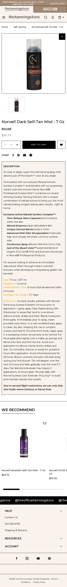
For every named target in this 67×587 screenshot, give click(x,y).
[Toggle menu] (3, 17)
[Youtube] (38, 558)
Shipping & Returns (16, 530)
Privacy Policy (39, 582)
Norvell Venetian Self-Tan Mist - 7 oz (23, 470)
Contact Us (11, 517)
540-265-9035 (12, 523)
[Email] (24, 155)
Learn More (57, 3)
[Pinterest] (18, 155)
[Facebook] (13, 155)
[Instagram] (27, 558)
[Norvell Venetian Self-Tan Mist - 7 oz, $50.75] (24, 443)
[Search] (45, 17)
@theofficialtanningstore (28, 500)
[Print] (30, 155)
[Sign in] (52, 17)
